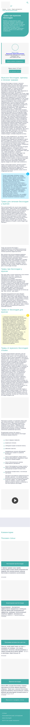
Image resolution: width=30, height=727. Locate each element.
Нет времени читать (15, 71)
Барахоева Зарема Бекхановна (15, 53)
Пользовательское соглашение (12, 715)
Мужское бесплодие (15, 681)
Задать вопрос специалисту (15, 61)
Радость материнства (17, 9)
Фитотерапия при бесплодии (14, 563)
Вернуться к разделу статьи (15, 699)
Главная (4, 9)
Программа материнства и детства (15, 642)
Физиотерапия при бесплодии (15, 603)
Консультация (6, 718)
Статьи (9, 9)
